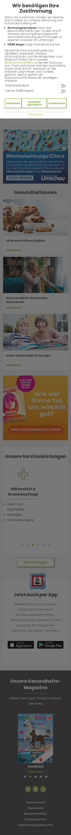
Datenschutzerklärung (21, 62)
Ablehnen (13, 103)
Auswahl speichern (34, 103)
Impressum (36, 114)
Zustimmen (56, 103)
